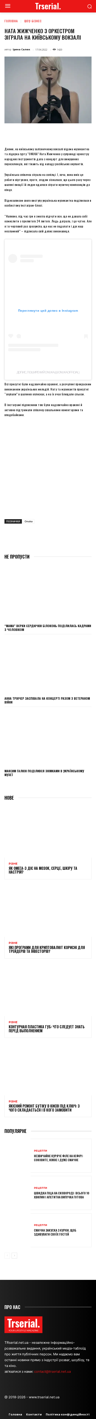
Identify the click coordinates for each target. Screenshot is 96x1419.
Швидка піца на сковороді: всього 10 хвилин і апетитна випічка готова (61, 1195)
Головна (11, 20)
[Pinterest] (43, 133)
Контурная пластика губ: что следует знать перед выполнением (47, 1028)
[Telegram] (74, 133)
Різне (13, 863)
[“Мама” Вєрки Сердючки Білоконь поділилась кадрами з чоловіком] (48, 592)
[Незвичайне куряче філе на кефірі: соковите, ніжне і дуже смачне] (17, 1156)
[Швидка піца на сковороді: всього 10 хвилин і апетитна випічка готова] (17, 1193)
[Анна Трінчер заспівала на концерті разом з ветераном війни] (48, 665)
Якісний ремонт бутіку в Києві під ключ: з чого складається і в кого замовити (44, 1108)
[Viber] (84, 133)
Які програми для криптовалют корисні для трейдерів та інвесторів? (47, 949)
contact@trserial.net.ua (53, 1371)
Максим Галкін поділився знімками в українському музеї (44, 772)
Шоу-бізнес (33, 20)
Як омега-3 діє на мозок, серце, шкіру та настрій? (43, 870)
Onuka (29, 521)
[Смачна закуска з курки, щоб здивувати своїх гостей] (17, 1230)
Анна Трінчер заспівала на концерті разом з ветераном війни (47, 700)
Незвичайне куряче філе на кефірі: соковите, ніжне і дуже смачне (58, 1157)
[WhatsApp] (53, 133)
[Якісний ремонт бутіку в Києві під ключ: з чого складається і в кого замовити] (48, 1069)
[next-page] (14, 1255)
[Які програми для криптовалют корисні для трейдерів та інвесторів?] (48, 911)
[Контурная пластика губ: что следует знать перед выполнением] (48, 990)
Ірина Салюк (21, 49)
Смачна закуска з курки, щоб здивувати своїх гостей (55, 1232)
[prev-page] (7, 1255)
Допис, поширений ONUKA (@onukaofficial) (48, 372)
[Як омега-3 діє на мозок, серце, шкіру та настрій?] (48, 831)
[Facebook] (23, 133)
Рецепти (40, 1151)
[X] (33, 133)
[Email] (64, 133)
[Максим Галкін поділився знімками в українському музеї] (48, 738)
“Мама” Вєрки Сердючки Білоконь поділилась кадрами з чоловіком (47, 627)
